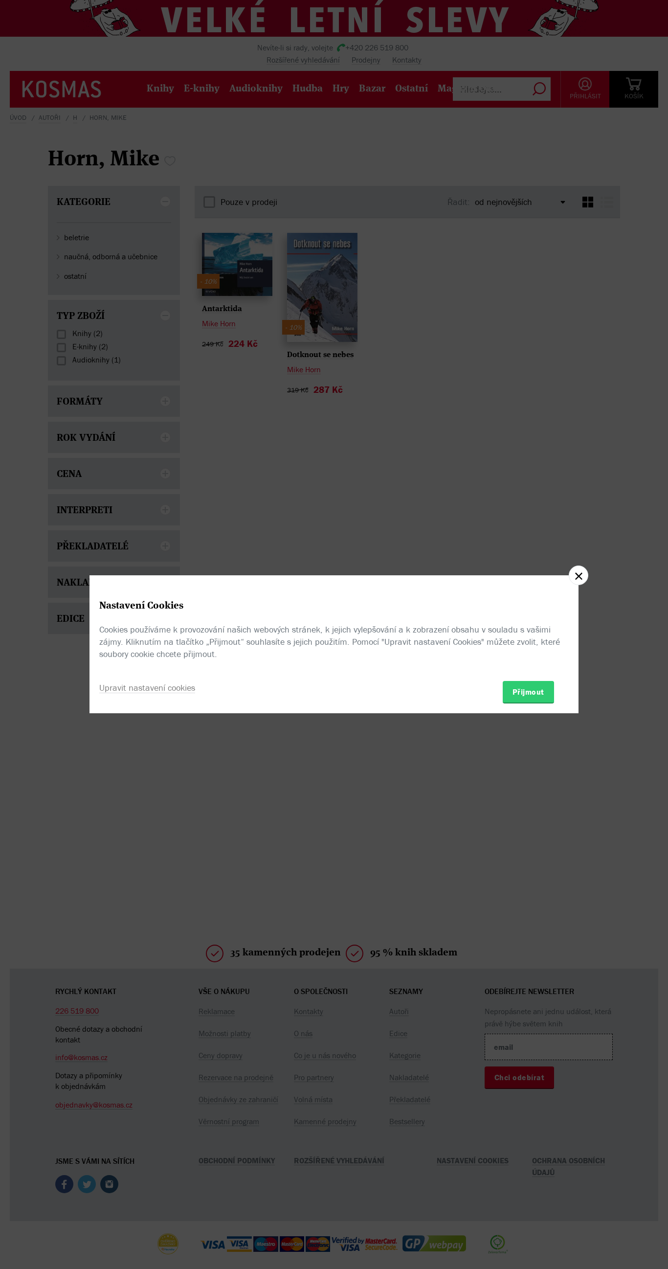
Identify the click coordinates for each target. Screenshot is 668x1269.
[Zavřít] (578, 575)
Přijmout (528, 692)
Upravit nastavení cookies (147, 687)
